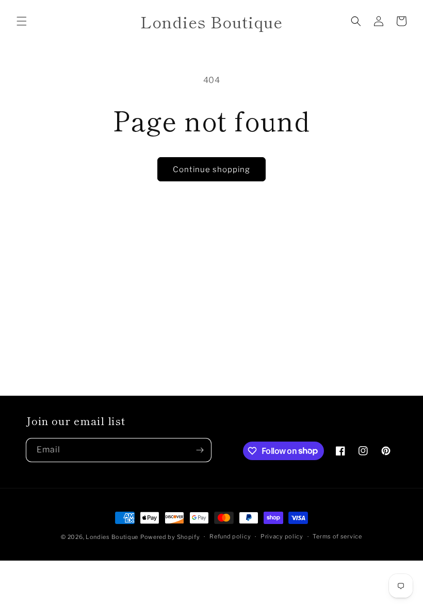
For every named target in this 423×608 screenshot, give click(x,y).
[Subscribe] (199, 450)
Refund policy (230, 536)
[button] (21, 21)
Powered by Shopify (170, 537)
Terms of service (337, 536)
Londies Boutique (112, 537)
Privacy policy (282, 536)
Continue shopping (211, 169)
